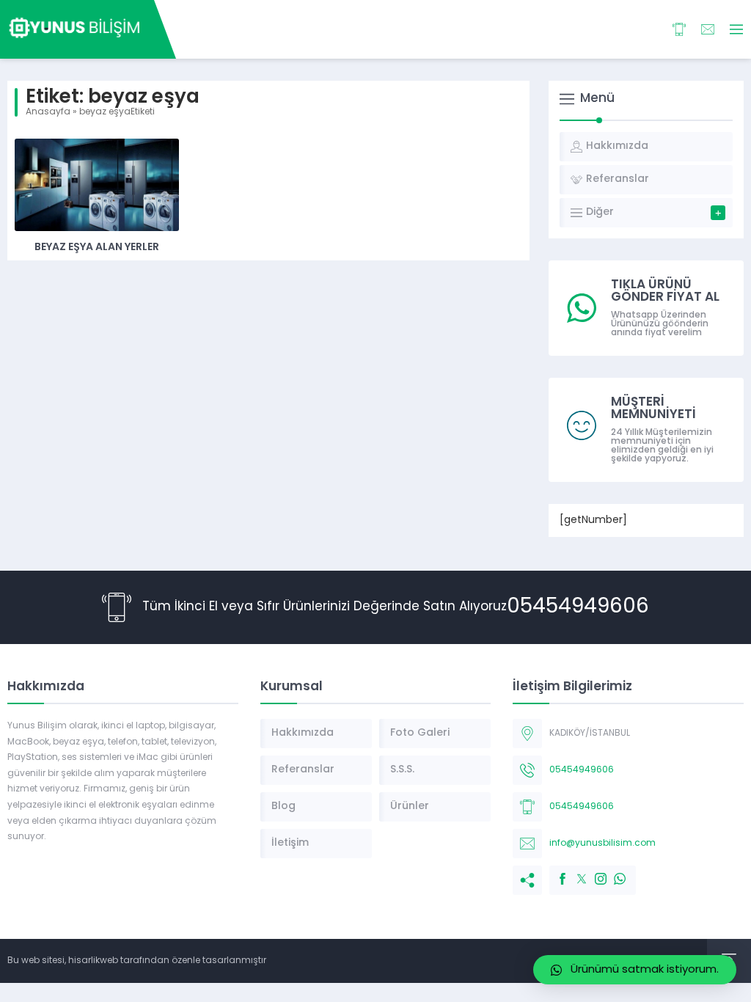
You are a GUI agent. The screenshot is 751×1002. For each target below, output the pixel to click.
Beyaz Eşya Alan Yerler (96, 247)
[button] (634, 969)
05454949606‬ (578, 607)
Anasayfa (48, 112)
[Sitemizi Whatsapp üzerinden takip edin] (612, 871)
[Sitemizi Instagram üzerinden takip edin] (593, 871)
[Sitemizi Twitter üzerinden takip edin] (574, 871)
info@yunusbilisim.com (602, 843)
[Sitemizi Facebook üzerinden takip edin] (555, 871)
